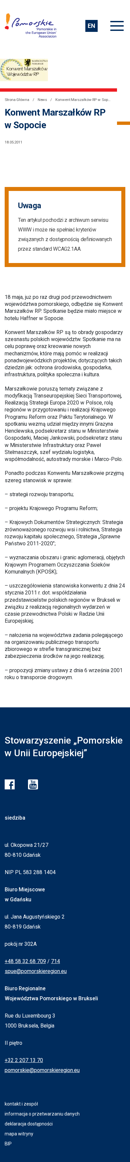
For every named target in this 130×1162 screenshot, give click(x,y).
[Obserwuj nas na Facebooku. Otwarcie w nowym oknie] (10, 784)
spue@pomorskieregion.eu (36, 971)
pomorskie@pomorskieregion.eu (42, 1070)
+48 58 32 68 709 (25, 961)
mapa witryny (19, 1133)
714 (55, 961)
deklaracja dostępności (29, 1123)
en (91, 25)
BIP (8, 1143)
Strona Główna (17, 99)
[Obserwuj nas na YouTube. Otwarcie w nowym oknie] (33, 784)
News (42, 99)
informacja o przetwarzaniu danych (42, 1114)
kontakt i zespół (21, 1104)
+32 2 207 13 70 (24, 1060)
